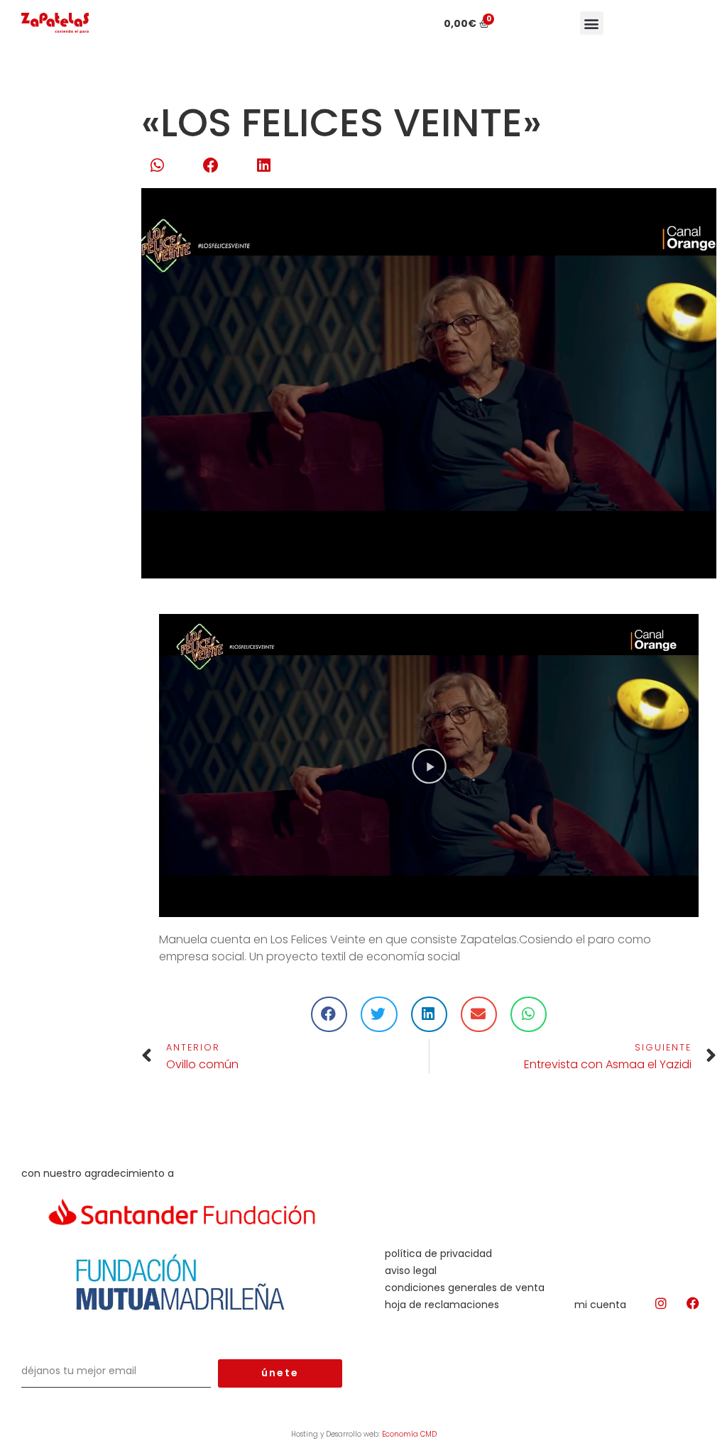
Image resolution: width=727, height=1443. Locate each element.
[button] (591, 23)
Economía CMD (409, 1434)
